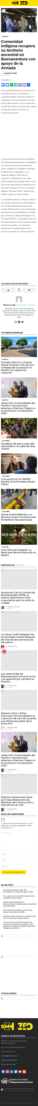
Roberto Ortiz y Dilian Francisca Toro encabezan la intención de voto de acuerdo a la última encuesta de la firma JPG (18, 718)
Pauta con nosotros (8, 1064)
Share (3, 11)
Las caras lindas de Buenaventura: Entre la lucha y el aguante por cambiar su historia (18, 677)
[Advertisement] (19, 137)
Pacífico (5, 359)
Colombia (6, 441)
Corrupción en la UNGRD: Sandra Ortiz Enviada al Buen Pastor (18, 482)
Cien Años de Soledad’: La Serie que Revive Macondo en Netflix (18, 553)
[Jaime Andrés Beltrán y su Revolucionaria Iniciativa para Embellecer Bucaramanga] (19, 499)
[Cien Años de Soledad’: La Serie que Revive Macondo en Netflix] (19, 534)
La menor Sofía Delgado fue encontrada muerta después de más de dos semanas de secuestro (18, 638)
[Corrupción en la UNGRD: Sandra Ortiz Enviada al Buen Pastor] (19, 463)
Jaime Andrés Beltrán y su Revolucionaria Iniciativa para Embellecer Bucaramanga (18, 517)
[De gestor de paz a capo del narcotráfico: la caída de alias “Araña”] (19, 428)
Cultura (5, 547)
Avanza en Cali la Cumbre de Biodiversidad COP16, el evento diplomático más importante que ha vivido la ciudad (18, 597)
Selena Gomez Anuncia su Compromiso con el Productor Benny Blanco (19, 917)
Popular (4, 651)
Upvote (8, 290)
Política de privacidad (9, 1060)
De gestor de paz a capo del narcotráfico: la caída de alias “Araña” (18, 446)
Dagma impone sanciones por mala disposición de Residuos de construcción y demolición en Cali (17, 801)
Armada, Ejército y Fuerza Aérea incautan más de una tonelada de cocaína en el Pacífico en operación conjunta (17, 367)
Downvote (29, 290)
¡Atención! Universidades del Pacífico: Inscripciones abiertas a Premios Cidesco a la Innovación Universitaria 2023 (18, 408)
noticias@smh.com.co (9, 1056)
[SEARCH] (36, 3)
